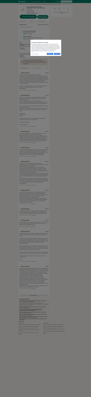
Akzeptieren (57, 53)
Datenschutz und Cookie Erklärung (48, 50)
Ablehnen (50, 53)
